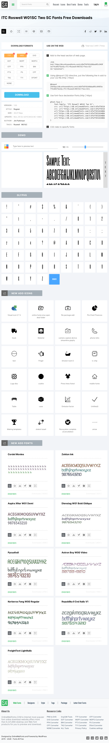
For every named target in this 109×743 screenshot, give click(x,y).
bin (34, 67)
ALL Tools (65, 728)
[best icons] (4, 443)
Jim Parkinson (19, 121)
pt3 (9, 72)
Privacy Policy (81, 728)
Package (64, 703)
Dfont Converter (95, 725)
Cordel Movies (16, 454)
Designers (31, 703)
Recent (56, 5)
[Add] (3, 31)
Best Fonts (71, 5)
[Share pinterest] (100, 31)
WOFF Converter (81, 720)
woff (21, 61)
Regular (17, 109)
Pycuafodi (13, 552)
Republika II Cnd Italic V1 (75, 601)
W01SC (24, 124)
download (22, 95)
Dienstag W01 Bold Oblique (77, 503)
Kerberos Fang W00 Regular (23, 601)
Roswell (17, 124)
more (54, 279)
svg (34, 55)
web (22, 55)
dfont (34, 78)
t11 (21, 78)
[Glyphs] (26, 31)
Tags (53, 703)
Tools (86, 5)
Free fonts (5, 4)
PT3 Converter (81, 722)
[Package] (34, 31)
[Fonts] (49, 31)
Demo (80, 5)
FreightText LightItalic (20, 650)
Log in (96, 5)
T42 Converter (67, 725)
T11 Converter (80, 725)
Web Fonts (17, 703)
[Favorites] (11, 31)
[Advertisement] (22, 170)
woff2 (34, 61)
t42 (9, 78)
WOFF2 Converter (96, 720)
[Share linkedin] (106, 31)
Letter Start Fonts (80, 703)
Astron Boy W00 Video (74, 552)
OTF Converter (95, 717)
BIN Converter (66, 722)
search (47, 4)
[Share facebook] (85, 31)
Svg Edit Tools (66, 717)
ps (22, 72)
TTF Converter (81, 717)
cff (34, 72)
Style (43, 703)
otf (9, 67)
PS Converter (94, 722)
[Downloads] (20, 486)
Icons (62, 5)
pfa (21, 67)
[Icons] (41, 31)
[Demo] (18, 31)
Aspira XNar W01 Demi (20, 503)
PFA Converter (52, 722)
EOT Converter (67, 720)
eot (9, 61)
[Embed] (30, 486)
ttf (9, 55)
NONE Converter (53, 728)
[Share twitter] (95, 31)
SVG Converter (53, 720)
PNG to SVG (51, 717)
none (9, 83)
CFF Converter (52, 725)
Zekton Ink (67, 454)
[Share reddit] (90, 31)
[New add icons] (4, 293)
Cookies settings (96, 728)
